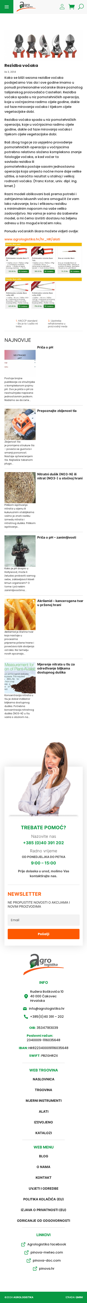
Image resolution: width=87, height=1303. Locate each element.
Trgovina (43, 1090)
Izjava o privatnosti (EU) (43, 1210)
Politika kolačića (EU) (43, 1199)
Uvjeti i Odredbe (43, 1188)
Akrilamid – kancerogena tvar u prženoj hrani (60, 603)
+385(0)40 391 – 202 (47, 1016)
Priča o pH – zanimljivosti (56, 537)
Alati (43, 1111)
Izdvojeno (43, 1122)
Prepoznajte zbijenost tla (56, 411)
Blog (43, 1156)
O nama (43, 1167)
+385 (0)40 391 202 (43, 842)
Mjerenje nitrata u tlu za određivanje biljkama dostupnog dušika (56, 668)
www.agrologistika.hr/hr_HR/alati (32, 239)
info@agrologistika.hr (47, 1008)
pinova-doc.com (47, 1260)
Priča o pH (45, 347)
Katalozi (43, 1133)
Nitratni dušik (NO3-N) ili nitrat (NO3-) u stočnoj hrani (60, 476)
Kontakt (44, 1178)
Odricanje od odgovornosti (43, 1221)
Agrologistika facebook (46, 1244)
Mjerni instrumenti (44, 1101)
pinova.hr (46, 1268)
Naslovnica (43, 1079)
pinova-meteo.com (47, 1252)
